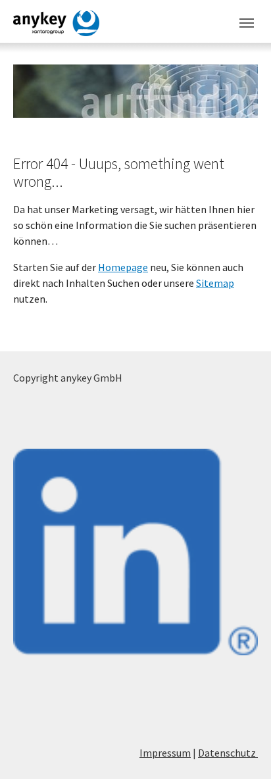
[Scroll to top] (242, 750)
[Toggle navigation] (246, 23)
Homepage (123, 267)
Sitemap (215, 282)
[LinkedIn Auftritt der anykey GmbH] (135, 552)
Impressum (165, 752)
